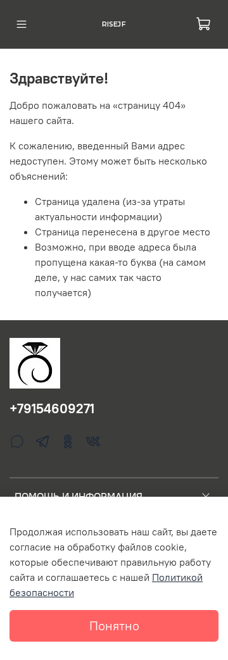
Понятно (114, 625)
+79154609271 (52, 408)
